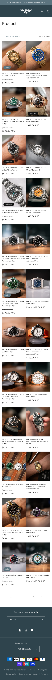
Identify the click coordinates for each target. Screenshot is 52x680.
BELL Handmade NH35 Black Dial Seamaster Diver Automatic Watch (37, 258)
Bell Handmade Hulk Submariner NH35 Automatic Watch (13, 121)
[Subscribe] (42, 619)
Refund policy (43, 670)
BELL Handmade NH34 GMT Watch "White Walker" (12, 211)
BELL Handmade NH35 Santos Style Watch (37, 302)
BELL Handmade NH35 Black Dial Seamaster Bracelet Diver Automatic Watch (13, 258)
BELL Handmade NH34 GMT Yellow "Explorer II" (36, 211)
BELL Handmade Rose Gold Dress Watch (36, 395)
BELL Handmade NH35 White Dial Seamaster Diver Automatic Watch (37, 351)
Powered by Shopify (28, 670)
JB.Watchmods (15, 670)
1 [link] (11, 596)
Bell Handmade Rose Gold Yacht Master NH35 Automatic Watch (13, 441)
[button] (3, 11)
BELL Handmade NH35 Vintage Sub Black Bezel (14, 350)
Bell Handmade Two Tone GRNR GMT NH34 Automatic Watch (12, 532)
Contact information (40, 674)
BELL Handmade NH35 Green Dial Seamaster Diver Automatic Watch (13, 303)
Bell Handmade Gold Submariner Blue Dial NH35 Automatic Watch (36, 75)
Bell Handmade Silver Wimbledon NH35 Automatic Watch (37, 441)
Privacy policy (11, 674)
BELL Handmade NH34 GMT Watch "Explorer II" (36, 169)
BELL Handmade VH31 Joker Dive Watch (37, 531)
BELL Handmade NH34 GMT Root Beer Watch (36, 120)
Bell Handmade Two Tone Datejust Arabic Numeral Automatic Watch (36, 486)
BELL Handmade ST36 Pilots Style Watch (13, 485)
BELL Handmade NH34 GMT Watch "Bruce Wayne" (12, 169)
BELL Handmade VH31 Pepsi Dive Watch (13, 576)
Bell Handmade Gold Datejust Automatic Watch (13, 74)
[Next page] (41, 597)
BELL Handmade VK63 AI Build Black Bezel (37, 576)
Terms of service (25, 674)
